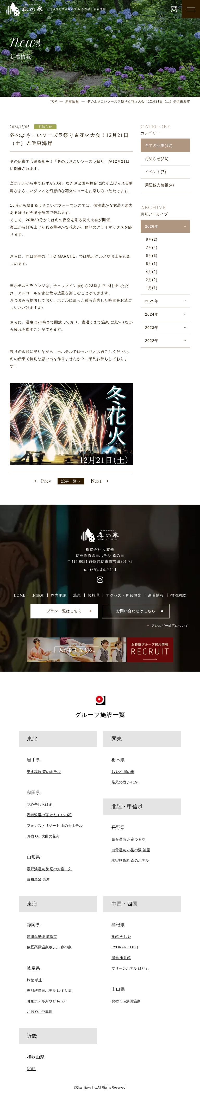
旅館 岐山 (34, 980)
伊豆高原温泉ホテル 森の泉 (49, 947)
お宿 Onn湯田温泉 (126, 1001)
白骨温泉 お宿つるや (128, 839)
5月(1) (152, 263)
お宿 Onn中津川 (39, 1011)
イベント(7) (155, 172)
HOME (20, 595)
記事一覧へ (71, 481)
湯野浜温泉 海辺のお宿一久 (49, 869)
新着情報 (156, 595)
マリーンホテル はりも (130, 968)
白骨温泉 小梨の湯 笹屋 (130, 850)
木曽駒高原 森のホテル (130, 860)
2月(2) (152, 280)
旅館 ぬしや (121, 937)
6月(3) (152, 255)
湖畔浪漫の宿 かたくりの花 (49, 815)
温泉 (77, 595)
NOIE (31, 1069)
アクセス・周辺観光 (123, 595)
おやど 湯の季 (122, 772)
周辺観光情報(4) (159, 185)
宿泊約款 (178, 595)
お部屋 (38, 595)
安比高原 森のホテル (44, 772)
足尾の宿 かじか (124, 782)
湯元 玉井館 (121, 958)
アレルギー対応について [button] (170, 626)
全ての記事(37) (159, 145)
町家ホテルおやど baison (46, 1001)
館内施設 (59, 595)
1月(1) (152, 288)
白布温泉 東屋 (38, 879)
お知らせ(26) (157, 159)
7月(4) (152, 247)
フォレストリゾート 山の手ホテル (55, 825)
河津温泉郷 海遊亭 (42, 937)
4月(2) (152, 272)
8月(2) (152, 239)
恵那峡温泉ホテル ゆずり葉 (49, 990)
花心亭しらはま (39, 804)
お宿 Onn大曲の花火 (43, 836)
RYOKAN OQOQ (124, 947)
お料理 (93, 595)
